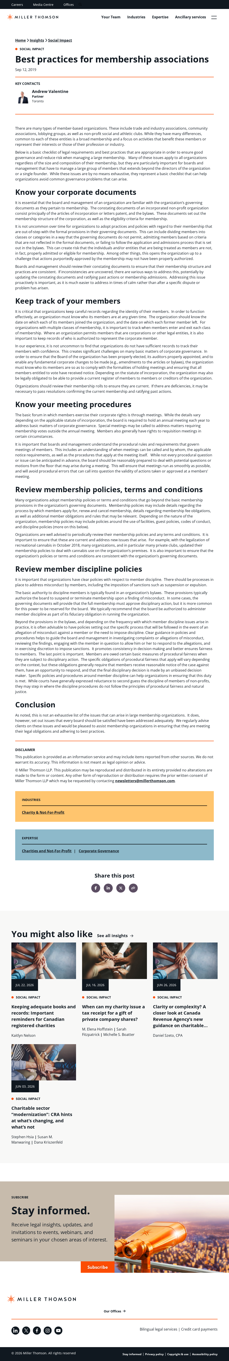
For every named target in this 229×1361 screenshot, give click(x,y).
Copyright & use (178, 1354)
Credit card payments (199, 1329)
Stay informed (132, 1354)
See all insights (112, 935)
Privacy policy (154, 1354)
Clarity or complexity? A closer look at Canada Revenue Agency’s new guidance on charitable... (180, 1016)
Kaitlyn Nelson (23, 1035)
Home (20, 40)
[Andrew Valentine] (22, 96)
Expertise (160, 17)
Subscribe (97, 1267)
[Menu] (214, 17)
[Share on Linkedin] (108, 888)
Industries (136, 17)
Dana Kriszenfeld (48, 1142)
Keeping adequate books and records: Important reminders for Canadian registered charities (43, 1016)
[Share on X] (120, 888)
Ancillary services (190, 17)
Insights (37, 40)
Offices (69, 4)
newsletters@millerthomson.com (145, 780)
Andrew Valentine (50, 91)
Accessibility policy (205, 1354)
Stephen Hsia (22, 1136)
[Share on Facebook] (95, 888)
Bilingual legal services (158, 1329)
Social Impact (60, 40)
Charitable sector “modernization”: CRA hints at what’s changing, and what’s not (41, 1117)
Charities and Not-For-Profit (47, 850)
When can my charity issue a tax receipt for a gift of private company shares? (113, 1013)
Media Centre (43, 4)
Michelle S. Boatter (119, 1034)
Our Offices (112, 1311)
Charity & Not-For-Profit (43, 812)
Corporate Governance (99, 850)
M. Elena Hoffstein (97, 1029)
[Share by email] (133, 888)
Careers (17, 4)
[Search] (80, 4)
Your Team (111, 17)
